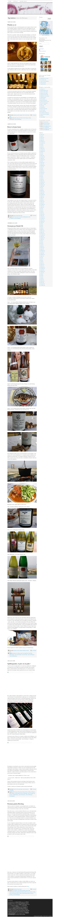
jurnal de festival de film (43, 100)
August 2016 (42, 186)
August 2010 (42, 272)
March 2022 (42, 147)
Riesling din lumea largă (17, 889)
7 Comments (34, 789)
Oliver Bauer (24, 906)
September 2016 (42, 184)
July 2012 (41, 240)
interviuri (13, 906)
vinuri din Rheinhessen (13, 656)
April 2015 (41, 198)
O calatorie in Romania (46, 124)
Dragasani (25, 904)
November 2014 (42, 204)
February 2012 (42, 247)
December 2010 (42, 267)
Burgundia (14, 117)
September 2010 (42, 271)
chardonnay (22, 903)
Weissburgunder (12, 796)
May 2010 (41, 276)
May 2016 (41, 187)
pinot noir (18, 117)
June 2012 (41, 242)
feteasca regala (20, 905)
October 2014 (42, 205)
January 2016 (42, 193)
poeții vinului (42, 105)
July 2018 (41, 168)
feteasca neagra (15, 905)
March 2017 (42, 179)
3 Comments (34, 650)
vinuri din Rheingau (18, 119)
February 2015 (42, 201)
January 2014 (42, 215)
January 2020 (42, 155)
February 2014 (42, 214)
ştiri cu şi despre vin (43, 111)
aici (28, 886)
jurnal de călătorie (42, 98)
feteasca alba (9, 905)
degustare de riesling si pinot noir (18, 653)
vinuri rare (41, 115)
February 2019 (42, 162)
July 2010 (41, 274)
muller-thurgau (17, 793)
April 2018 (41, 169)
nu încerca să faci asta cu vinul (44, 101)
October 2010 (42, 269)
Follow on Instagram (44, 59)
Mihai (32, 647)
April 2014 (41, 211)
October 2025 (42, 134)
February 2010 (42, 281)
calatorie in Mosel (15, 903)
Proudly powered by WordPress (38, 915)
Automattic (50, 915)
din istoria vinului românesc (44, 91)
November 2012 (42, 235)
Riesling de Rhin (16, 893)
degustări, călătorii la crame (44, 90)
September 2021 (42, 151)
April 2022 (41, 145)
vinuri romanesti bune (20, 912)
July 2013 (41, 223)
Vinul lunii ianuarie (43, 83)
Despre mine (23, 1)
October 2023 (42, 137)
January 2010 (42, 282)
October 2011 (42, 253)
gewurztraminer (10, 906)
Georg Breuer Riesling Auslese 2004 (24, 890)
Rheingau (25, 793)
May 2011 (41, 260)
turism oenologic (21, 909)
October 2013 (42, 219)
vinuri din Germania (18, 654)
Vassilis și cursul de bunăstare (44, 81)
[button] (42, 62)
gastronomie (24, 905)
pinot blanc (11, 908)
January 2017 (42, 180)
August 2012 (42, 239)
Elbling (29, 791)
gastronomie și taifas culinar (44, 94)
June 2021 (41, 154)
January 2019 (42, 163)
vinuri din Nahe (24, 654)
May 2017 (41, 176)
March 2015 (42, 200)
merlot (17, 906)
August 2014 (42, 207)
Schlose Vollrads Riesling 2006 (24, 893)
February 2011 (42, 264)
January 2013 (42, 232)
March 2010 (42, 279)
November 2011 (42, 251)
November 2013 (42, 218)
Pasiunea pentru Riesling (15, 804)
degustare (17, 904)
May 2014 (41, 209)
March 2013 (42, 229)
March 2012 (42, 246)
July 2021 (41, 152)
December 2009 (42, 283)
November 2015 (42, 194)
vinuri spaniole (17, 914)
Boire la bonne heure (14, 127)
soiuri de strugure (42, 109)
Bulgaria (17, 901)
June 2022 (41, 144)
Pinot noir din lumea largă (17, 215)
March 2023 (42, 138)
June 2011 (41, 258)
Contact (15, 1)
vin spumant (26, 909)
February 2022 (42, 148)
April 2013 (41, 228)
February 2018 (42, 172)
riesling (29, 117)
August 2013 (42, 222)
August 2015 (42, 197)
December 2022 (42, 141)
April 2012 (41, 244)
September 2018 (42, 165)
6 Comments (34, 889)
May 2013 (41, 226)
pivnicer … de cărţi (43, 104)
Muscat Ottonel (21, 906)
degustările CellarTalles (28, 653)
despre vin (21, 904)
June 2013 (41, 225)
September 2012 (42, 237)
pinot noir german (20, 216)
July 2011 (41, 257)
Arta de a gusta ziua (43, 82)
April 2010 (41, 278)
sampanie (10, 909)
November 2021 (42, 149)
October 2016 (42, 183)
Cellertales (24, 647)
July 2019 (41, 161)
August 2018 (42, 166)
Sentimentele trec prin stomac (44, 78)
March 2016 (42, 190)
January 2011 (42, 265)
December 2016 (42, 182)
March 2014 (42, 212)
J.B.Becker (33, 791)
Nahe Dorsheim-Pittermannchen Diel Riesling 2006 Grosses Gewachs (20, 891)
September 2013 (42, 221)
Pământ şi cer (11, 25)
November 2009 (42, 285)
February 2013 (42, 230)
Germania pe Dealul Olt (15, 226)
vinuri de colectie (15, 910)
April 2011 (41, 261)
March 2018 (42, 170)
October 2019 (42, 158)
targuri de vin (16, 909)
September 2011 (42, 254)
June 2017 (41, 175)
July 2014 (41, 208)
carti (19, 903)
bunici (20, 902)
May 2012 (41, 243)
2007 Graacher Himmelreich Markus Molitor (20, 791)
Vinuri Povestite (41, 48)
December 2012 (42, 233)
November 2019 (42, 156)
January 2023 (42, 140)
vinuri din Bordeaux (22, 910)
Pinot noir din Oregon (24, 117)
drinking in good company (17, 115)
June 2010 (41, 275)
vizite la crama (22, 914)
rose (27, 908)
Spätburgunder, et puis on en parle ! (19, 664)
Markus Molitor (12, 793)
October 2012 (42, 236)
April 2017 (41, 177)
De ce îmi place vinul (43, 79)
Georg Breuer (15, 890)
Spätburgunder (11, 119)
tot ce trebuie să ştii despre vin (44, 112)
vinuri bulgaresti (10, 910)
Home (9, 1)
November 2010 (42, 268)
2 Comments (34, 115)
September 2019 (42, 159)
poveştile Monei (42, 107)
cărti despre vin (14, 904)
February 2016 (42, 191)
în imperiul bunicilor (43, 97)
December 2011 (42, 250)
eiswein (28, 904)
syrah (13, 909)
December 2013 (42, 216)
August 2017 (42, 173)
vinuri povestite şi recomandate (44, 114)
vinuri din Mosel (15, 911)
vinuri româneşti (42, 116)
